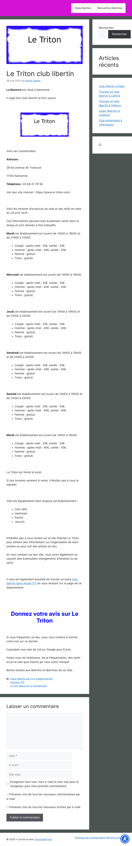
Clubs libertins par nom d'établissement (31, 678)
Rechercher (106, 27)
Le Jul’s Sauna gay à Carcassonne (28, 685)
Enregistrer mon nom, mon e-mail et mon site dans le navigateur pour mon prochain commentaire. (44, 784)
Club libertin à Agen (112, 86)
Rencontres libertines (110, 8)
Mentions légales (116, 837)
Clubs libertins (82, 8)
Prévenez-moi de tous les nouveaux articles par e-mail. (45, 807)
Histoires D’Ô (17, 682)
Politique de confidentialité (90, 837)
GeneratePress (43, 839)
